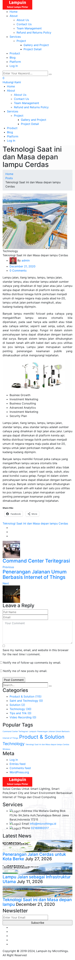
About (14, 16)
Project (21, 41)
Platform (15, 61)
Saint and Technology (26, 700)
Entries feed (17, 764)
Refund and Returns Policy (34, 32)
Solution (17, 705)
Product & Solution (26, 696)
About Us (23, 20)
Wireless (6, 749)
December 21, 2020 (22, 266)
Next (6, 583)
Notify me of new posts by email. (25, 671)
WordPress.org (19, 772)
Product (15, 53)
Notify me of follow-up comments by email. (32, 662)
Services (15, 36)
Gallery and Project (36, 45)
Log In (14, 66)
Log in (14, 759)
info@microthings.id (43, 823)
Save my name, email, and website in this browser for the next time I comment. (36, 652)
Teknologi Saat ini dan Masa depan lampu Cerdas (35, 523)
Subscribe (37, 922)
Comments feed (20, 768)
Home (13, 11)
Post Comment (14, 680)
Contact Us (24, 24)
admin (26, 260)
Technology (20, 709)
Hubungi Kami (12, 82)
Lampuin (32, 731)
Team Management (29, 28)
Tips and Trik (20, 713)
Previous (8, 567)
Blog (13, 57)
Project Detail (33, 49)
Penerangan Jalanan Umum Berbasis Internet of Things (35, 574)
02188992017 (40, 828)
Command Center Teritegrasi (36, 561)
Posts (9, 178)
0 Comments (18, 270)
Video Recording (23, 717)
